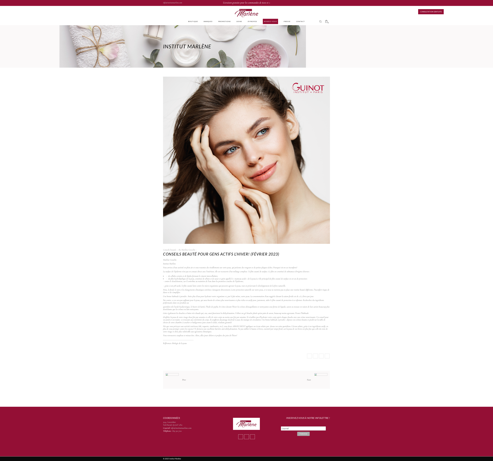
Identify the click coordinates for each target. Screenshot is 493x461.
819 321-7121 (177, 430)
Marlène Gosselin (188, 249)
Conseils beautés (169, 249)
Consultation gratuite (431, 12)
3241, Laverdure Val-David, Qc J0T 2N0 (172, 423)
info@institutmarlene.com (172, 2)
